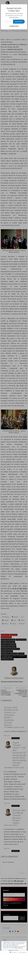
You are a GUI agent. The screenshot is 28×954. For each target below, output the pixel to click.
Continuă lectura (14, 26)
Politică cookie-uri (18, 947)
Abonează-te (19, 21)
